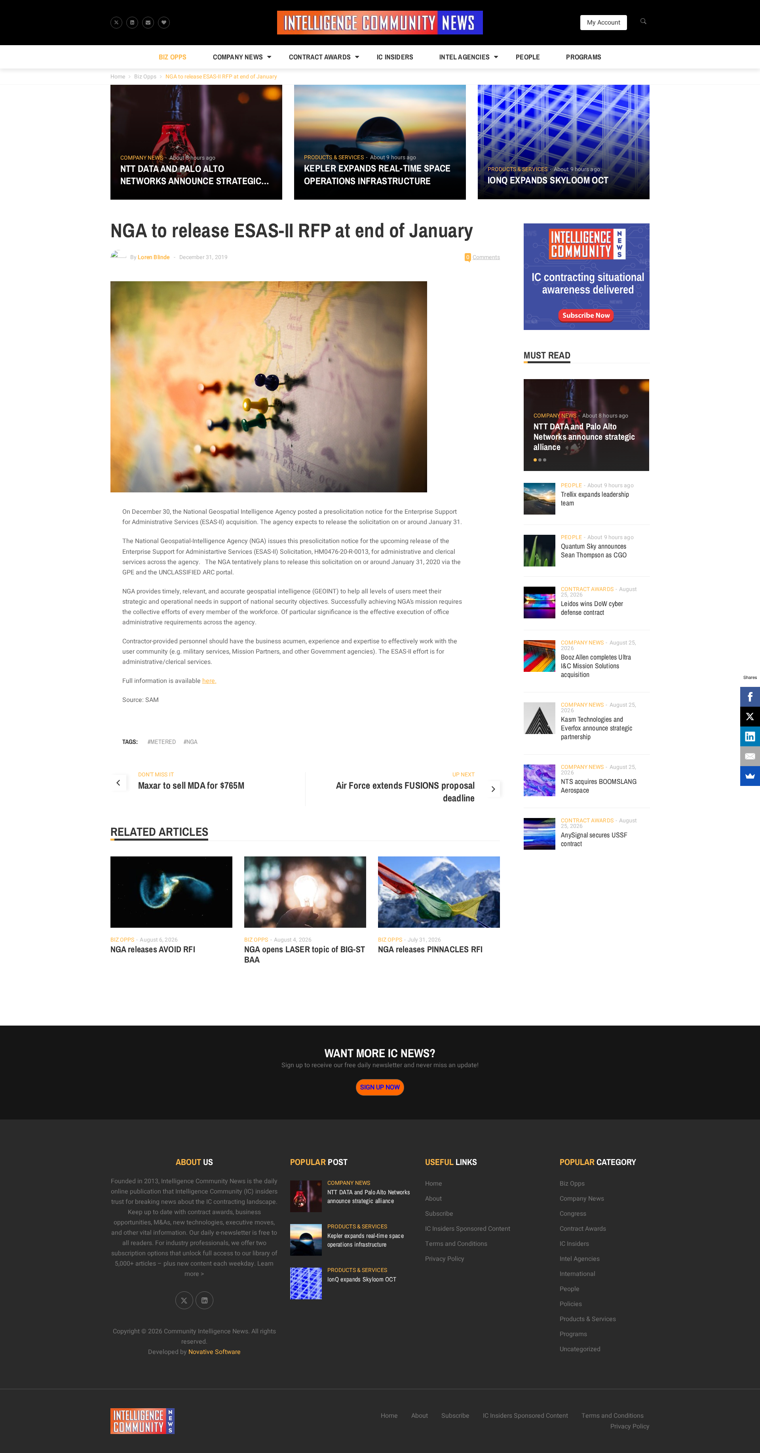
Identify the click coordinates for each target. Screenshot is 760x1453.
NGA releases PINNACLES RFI (430, 949)
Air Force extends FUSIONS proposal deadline (405, 791)
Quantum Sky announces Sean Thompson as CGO (594, 550)
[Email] (750, 756)
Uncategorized (580, 1349)
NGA (192, 741)
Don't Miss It (156, 774)
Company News (238, 57)
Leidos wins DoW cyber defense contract (592, 608)
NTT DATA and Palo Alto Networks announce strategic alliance (191, 174)
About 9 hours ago (393, 157)
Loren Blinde (153, 257)
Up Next (463, 774)
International (577, 1274)
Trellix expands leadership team (595, 498)
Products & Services (334, 158)
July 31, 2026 (424, 940)
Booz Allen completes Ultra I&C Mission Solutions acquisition (596, 665)
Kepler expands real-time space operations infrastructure (377, 174)
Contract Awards (320, 57)
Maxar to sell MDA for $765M (191, 785)
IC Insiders (395, 57)
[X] (750, 716)
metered (163, 741)
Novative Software (214, 1352)
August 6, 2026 (158, 940)
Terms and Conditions (456, 1244)
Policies (571, 1304)
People (528, 57)
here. (209, 681)
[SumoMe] (750, 776)
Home (117, 76)
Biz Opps (173, 57)
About (433, 1198)
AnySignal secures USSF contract (594, 839)
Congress (573, 1213)
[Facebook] (750, 697)
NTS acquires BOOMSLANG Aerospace (598, 785)
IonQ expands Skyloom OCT (548, 180)
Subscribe (439, 1213)
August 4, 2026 (293, 940)
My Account (603, 22)
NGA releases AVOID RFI (152, 949)
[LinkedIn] (750, 736)
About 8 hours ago (192, 158)
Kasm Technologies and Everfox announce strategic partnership (596, 728)
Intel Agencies (464, 57)
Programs (583, 57)
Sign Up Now (380, 1087)
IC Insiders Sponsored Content (467, 1229)
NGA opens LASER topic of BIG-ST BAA (304, 954)
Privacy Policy (444, 1259)
